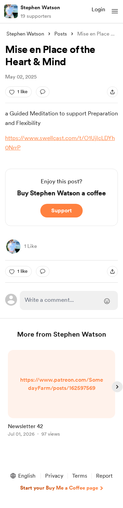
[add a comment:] (43, 91)
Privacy (54, 475)
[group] (61, 397)
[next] (117, 386)
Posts (60, 34)
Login (98, 9)
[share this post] (112, 91)
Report (104, 475)
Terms (79, 475)
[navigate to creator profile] (11, 11)
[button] (115, 11)
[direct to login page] (69, 300)
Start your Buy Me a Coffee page (59, 488)
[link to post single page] (61, 394)
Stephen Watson (40, 7)
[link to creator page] (13, 246)
